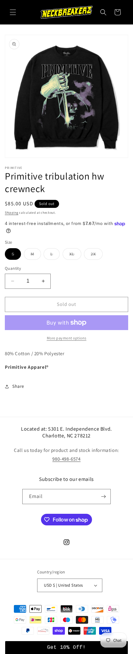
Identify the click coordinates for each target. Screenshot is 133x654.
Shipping (11, 212)
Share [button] (18, 386)
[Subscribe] (103, 496)
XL (75, 255)
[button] (13, 12)
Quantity (13, 268)
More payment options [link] (67, 338)
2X (97, 255)
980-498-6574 (66, 459)
